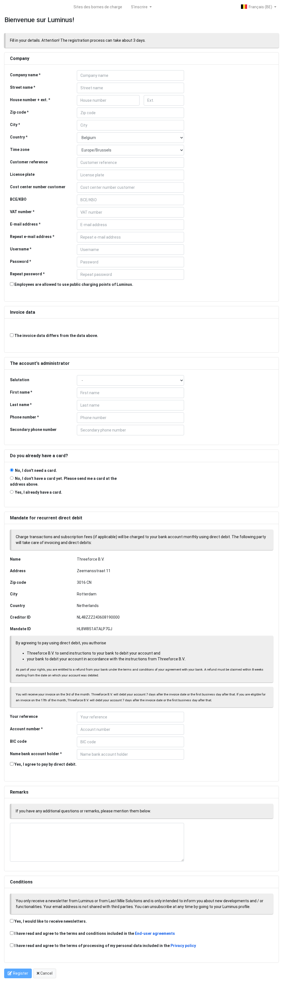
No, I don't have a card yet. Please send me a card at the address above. (63, 481)
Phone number (23, 417)
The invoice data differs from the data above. (56, 335)
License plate (22, 174)
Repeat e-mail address (31, 236)
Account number (25, 729)
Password (19, 261)
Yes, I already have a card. (38, 492)
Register (20, 973)
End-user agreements (155, 933)
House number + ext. (29, 100)
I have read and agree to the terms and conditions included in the (94, 933)
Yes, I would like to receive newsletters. (50, 921)
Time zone (19, 149)
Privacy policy (183, 945)
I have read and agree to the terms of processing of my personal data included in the (105, 945)
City (13, 124)
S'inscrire (139, 7)
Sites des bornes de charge (98, 7)
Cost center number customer (37, 187)
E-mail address (24, 224)
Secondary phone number (33, 429)
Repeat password (26, 274)
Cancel (46, 973)
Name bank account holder (34, 754)
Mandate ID (20, 629)
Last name (19, 404)
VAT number (21, 212)
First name (20, 392)
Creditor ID (20, 617)
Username (19, 249)
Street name (21, 87)
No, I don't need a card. (36, 470)
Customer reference (29, 162)
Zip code (18, 112)
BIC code (18, 741)
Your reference (24, 716)
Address (18, 571)
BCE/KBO (18, 199)
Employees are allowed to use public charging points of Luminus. (73, 284)
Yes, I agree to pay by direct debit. (45, 764)
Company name (24, 75)
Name (15, 559)
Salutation (19, 380)
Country (17, 137)
